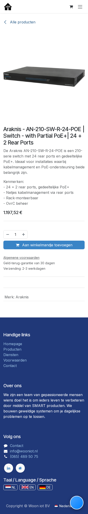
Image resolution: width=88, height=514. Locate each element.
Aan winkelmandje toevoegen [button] (46, 245)
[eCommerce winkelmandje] (71, 6)
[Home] (20, 468)
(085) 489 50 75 (24, 456)
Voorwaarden (15, 360)
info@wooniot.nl (24, 451)
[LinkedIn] (8, 468)
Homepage (12, 344)
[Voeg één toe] (24, 234)
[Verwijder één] (7, 234)
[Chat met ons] (76, 502)
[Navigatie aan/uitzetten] (80, 6)
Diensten (10, 354)
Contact (10, 365)
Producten (12, 349)
